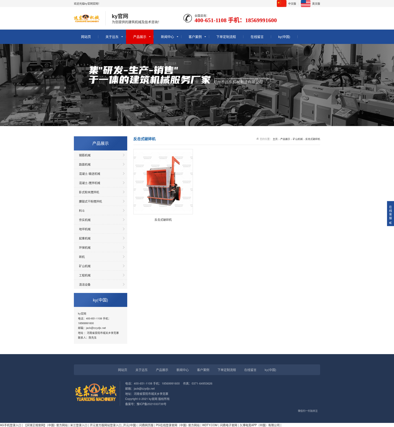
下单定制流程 (226, 36)
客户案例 (195, 36)
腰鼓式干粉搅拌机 (90, 201)
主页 (275, 139)
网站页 (86, 36)
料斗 (82, 210)
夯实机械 (84, 220)
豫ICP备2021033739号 (151, 404)
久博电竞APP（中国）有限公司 (260, 425)
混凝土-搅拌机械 (89, 183)
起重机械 (84, 238)
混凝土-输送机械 (89, 173)
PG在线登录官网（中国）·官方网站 (178, 425)
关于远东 (112, 36)
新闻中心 (167, 36)
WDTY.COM (210, 425)
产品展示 (139, 36)
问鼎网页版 (146, 425)
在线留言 (257, 36)
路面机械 (84, 164)
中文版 (292, 3)
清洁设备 (84, 284)
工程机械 (84, 275)
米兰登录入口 (78, 425)
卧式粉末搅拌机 (89, 192)
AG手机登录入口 (10, 425)
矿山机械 (84, 266)
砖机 (82, 257)
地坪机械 (84, 229)
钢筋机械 (84, 155)
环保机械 (84, 247)
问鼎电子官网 (228, 425)
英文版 (316, 3)
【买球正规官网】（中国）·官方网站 (46, 425)
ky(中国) (284, 36)
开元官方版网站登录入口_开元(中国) (113, 425)
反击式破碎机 (312, 139)
